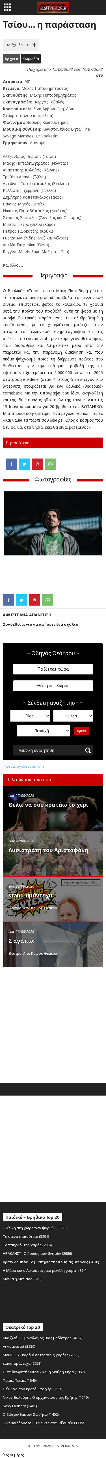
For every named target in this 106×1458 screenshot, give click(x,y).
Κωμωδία (31, 58)
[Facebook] (11, 464)
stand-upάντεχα (30, 895)
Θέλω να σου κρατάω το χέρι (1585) (33, 1388)
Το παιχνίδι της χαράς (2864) (28, 1244)
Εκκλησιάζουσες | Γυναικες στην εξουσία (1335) (43, 1422)
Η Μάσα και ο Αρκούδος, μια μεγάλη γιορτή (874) (44, 1270)
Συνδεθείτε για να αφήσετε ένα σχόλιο (40, 624)
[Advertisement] (53, 1024)
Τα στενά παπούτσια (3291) (26, 1236)
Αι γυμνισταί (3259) (19, 1346)
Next (93, 535)
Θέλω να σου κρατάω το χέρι (48, 804)
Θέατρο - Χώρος (53, 685)
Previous (12, 535)
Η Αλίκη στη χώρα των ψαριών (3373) (35, 1227)
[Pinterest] (37, 464)
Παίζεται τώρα (53, 669)
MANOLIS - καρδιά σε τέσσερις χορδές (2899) (41, 1354)
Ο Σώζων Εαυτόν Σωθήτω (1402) (31, 1414)
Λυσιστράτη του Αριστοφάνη (48, 850)
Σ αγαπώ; (21, 941)
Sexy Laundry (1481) (20, 1405)
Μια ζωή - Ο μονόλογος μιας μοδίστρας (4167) (43, 1337)
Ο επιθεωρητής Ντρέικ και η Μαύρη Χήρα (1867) (44, 1371)
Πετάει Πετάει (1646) (20, 1380)
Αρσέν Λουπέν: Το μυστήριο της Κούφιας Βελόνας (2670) (51, 1261)
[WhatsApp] (50, 464)
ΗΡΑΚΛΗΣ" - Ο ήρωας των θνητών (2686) (37, 1253)
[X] (24, 464)
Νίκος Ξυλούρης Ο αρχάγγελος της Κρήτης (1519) (46, 1397)
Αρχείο (11, 58)
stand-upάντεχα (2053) (22, 1363)
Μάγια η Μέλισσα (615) (22, 1278)
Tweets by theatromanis (23, 766)
